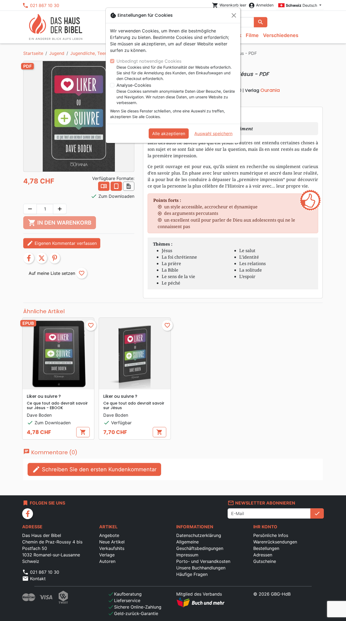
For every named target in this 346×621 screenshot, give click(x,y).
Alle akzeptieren (168, 133)
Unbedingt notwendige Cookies (149, 61)
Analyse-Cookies (134, 85)
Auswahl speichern (213, 133)
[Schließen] (233, 15)
